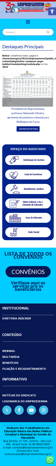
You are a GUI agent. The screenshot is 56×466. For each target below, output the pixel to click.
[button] (52, 11)
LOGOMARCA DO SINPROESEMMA (24, 401)
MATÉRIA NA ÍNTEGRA (28, 129)
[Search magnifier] (48, 33)
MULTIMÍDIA (10, 357)
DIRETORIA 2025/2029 (16, 318)
